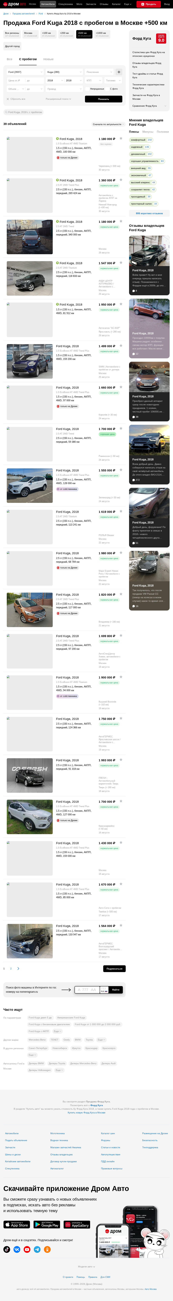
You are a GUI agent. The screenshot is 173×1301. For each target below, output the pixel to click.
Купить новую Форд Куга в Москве (86, 1112)
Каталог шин (108, 1133)
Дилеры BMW (36, 1063)
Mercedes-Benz (37, 1039)
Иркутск (76, 1048)
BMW (78, 1039)
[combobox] (25, 72)
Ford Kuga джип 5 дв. (40, 1017)
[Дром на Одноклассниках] (47, 1249)
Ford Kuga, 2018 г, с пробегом (25, 112)
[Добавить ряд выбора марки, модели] (119, 72)
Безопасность (149, 1140)
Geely (67, 1039)
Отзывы (104, 4)
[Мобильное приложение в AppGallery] (77, 1224)
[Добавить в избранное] (121, 138)
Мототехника (57, 1133)
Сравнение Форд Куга (144, 105)
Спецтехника (12, 1168)
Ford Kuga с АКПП (39, 1031)
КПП (89, 80)
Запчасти (91, 4)
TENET (54, 1039)
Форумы (105, 1140)
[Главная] (14, 4)
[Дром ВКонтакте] (17, 1249)
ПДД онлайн (108, 1161)
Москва (32, 4)
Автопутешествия (110, 1154)
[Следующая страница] (16, 968)
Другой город (12, 46)
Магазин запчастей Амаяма (65, 1147)
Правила (92, 1277)
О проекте (68, 1277)
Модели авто (85, 1266)
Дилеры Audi (109, 1063)
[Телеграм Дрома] (37, 1249)
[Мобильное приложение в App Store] (16, 1224)
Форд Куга (141, 38)
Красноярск (109, 1048)
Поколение (93, 72)
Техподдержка (150, 1147)
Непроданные (97, 89)
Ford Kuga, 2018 (143, 270)
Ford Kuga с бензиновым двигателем (49, 1024)
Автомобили (48, 4)
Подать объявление (16, 1140)
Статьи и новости (110, 1147)
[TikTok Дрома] (6, 1249)
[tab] (9, 61)
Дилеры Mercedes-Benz (83, 1063)
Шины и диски (13, 1154)
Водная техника (59, 1140)
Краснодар (91, 1048)
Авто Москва (151, 1289)
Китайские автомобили (17, 1161)
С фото (114, 89)
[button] (57, 1031)
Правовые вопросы (111, 1168)
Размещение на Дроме (155, 1133)
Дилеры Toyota (57, 1063)
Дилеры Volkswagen (40, 1070)
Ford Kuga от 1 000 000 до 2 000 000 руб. (98, 1024)
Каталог (116, 4)
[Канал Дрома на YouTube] (27, 1249)
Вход (167, 4)
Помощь (81, 1277)
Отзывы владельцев (61, 1154)
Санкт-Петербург (38, 1048)
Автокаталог (57, 1168)
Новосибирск (60, 1048)
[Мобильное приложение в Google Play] (46, 1224)
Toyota (89, 1039)
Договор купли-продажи (63, 1161)
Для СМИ (105, 1277)
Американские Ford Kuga (71, 1017)
